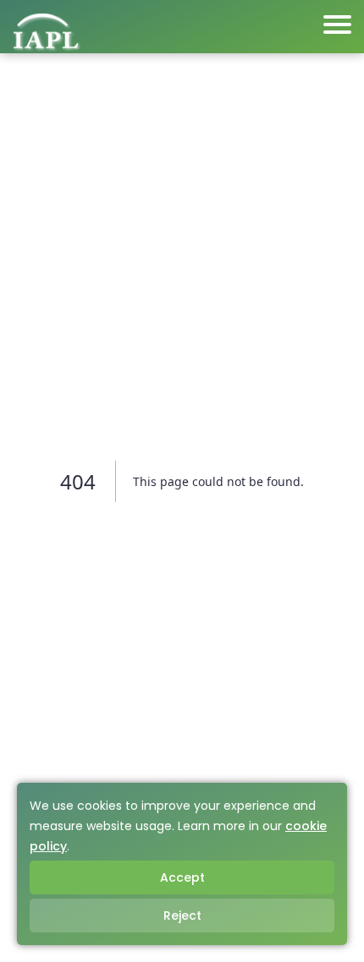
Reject (182, 915)
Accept (182, 877)
